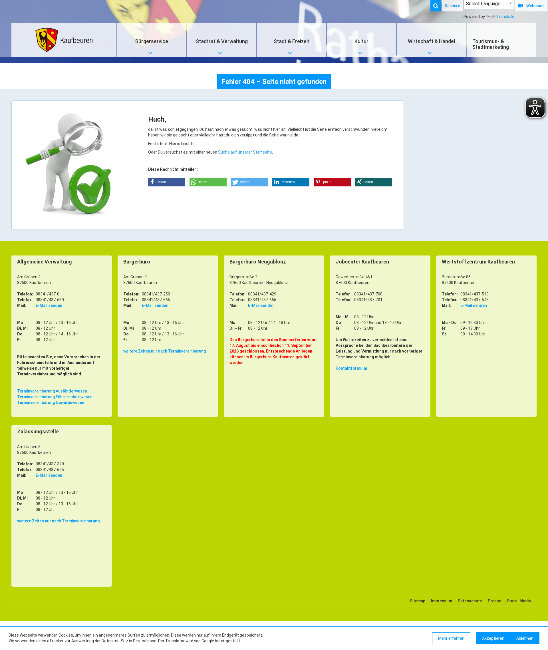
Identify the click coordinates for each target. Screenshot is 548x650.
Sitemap (417, 601)
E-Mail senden (49, 305)
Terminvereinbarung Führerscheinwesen (54, 397)
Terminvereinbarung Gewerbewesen (50, 402)
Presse (494, 601)
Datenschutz (470, 601)
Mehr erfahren (451, 638)
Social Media (519, 601)
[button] (166, 182)
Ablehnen (524, 638)
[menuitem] (438, 5)
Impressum (441, 601)
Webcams (535, 5)
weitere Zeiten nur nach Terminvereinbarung (164, 351)
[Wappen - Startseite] (63, 40)
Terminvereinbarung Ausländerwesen (52, 391)
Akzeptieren (493, 638)
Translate (505, 16)
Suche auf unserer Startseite (245, 152)
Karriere (452, 5)
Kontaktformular (352, 368)
